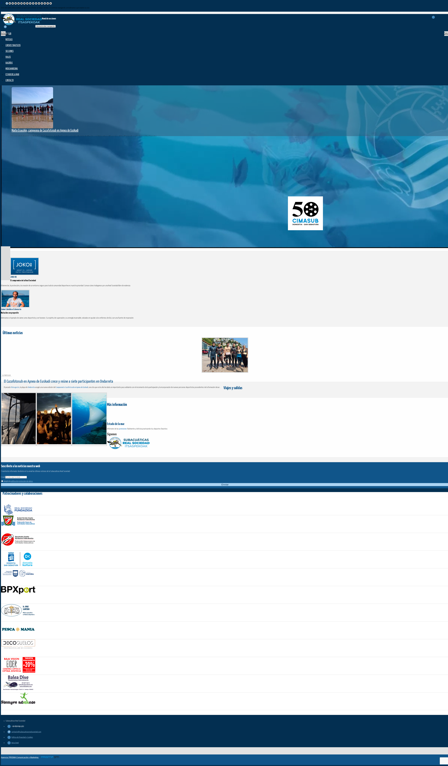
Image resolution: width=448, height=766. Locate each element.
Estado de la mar (12, 74)
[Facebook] (118, 434)
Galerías (9, 63)
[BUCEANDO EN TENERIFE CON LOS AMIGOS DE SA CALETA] (54, 419)
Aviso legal (15, 743)
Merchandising (11, 69)
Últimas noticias (13, 333)
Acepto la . (18, 481)
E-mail (3, 477)
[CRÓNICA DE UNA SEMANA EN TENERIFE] (89, 419)
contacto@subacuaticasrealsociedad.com (26, 732)
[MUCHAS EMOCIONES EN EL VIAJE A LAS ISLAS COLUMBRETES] (19, 419)
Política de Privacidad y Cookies (22, 737)
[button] (3, 33)
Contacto (9, 80)
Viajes (8, 57)
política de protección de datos (22, 481)
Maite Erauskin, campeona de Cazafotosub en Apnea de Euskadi (45, 130)
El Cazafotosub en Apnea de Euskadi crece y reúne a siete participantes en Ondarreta (58, 381)
